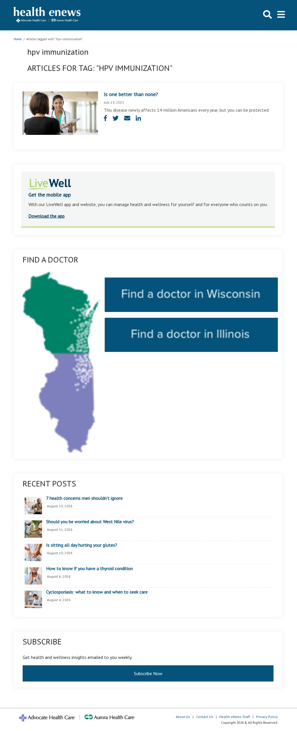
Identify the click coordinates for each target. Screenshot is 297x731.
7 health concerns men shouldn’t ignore (84, 498)
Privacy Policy (267, 717)
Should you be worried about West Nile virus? (90, 521)
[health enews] (47, 15)
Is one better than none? (131, 94)
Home (18, 39)
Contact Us (204, 717)
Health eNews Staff (234, 717)
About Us (183, 717)
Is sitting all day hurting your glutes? (81, 545)
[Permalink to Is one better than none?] (60, 112)
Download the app (46, 216)
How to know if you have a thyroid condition (89, 568)
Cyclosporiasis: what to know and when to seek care (97, 592)
